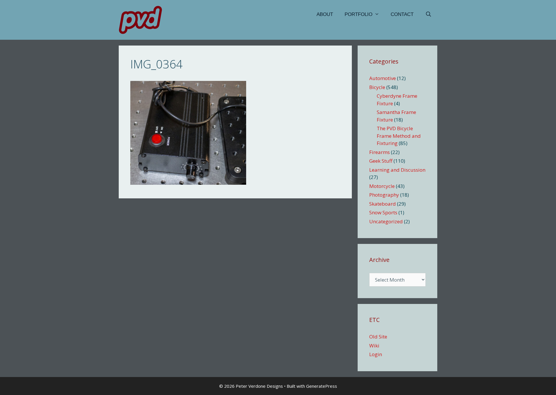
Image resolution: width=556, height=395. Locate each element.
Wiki (374, 345)
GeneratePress (321, 386)
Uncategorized (386, 221)
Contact (402, 14)
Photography (384, 194)
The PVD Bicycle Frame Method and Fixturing (399, 135)
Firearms (379, 152)
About (325, 14)
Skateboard (382, 203)
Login (375, 354)
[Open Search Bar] (428, 14)
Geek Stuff (380, 160)
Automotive (382, 78)
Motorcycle (382, 186)
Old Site (378, 336)
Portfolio (358, 14)
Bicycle (377, 87)
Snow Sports (383, 212)
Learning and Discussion (397, 169)
